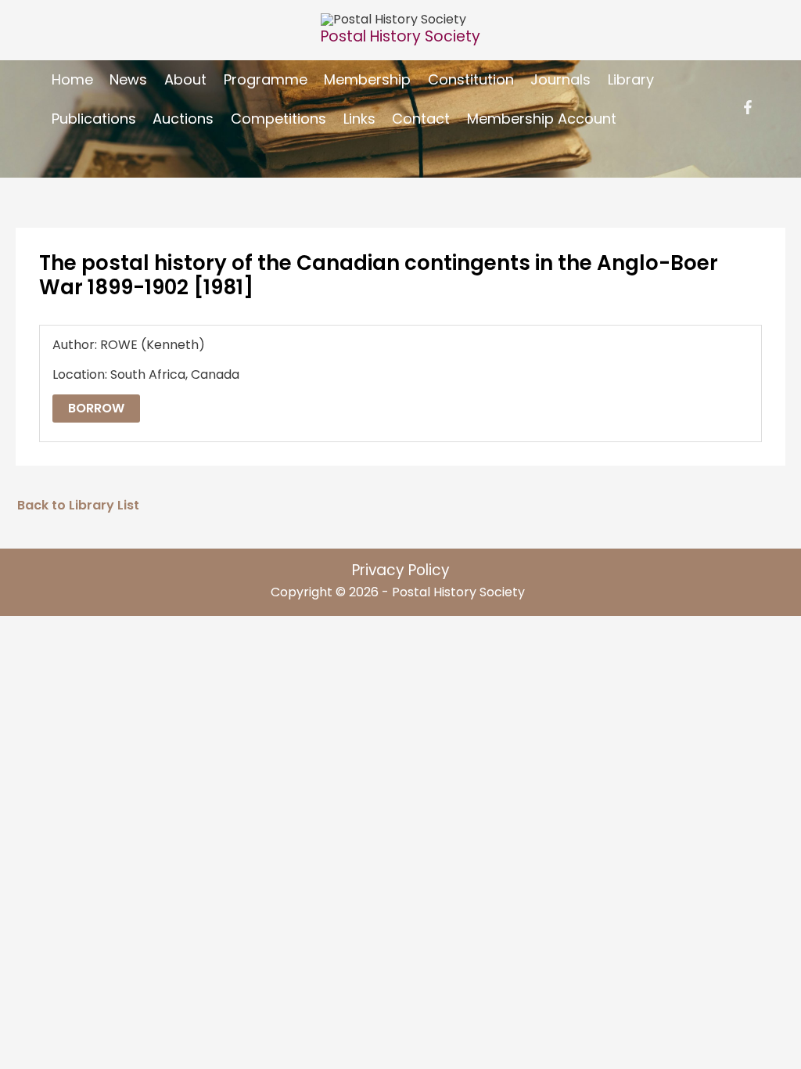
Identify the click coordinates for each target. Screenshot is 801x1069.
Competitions (278, 118)
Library (631, 79)
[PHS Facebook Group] (748, 107)
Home (72, 79)
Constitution (471, 79)
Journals (560, 79)
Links (359, 118)
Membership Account (541, 118)
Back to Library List (78, 505)
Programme (265, 79)
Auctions (183, 118)
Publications (94, 118)
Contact (421, 118)
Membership (367, 79)
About (185, 79)
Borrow (96, 408)
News (128, 79)
